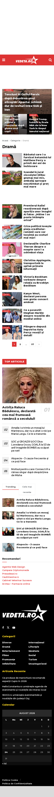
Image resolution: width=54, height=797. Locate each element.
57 (32, 344)
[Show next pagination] (39, 344)
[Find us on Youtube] (13, 628)
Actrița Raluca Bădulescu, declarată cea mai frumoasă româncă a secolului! (19, 412)
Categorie (15, 140)
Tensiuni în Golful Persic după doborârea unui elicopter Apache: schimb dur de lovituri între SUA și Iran (23, 102)
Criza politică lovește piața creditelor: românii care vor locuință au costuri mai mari (38, 232)
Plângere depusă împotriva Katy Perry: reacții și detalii (35, 331)
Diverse (7, 642)
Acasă (5, 140)
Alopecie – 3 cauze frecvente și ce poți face (31, 546)
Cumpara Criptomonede (15, 570)
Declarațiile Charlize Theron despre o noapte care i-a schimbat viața (37, 248)
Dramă (9, 90)
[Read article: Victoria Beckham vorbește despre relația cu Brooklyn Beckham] (12, 282)
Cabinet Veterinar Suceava (17, 580)
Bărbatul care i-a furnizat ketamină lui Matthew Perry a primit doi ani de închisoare (37, 160)
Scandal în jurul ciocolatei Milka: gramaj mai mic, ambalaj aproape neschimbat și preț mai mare (36, 179)
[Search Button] (50, 60)
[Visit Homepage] (27, 60)
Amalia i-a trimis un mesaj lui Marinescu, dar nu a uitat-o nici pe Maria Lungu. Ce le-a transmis (31, 430)
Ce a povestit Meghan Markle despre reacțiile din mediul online (37, 314)
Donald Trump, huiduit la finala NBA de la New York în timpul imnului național (39, 125)
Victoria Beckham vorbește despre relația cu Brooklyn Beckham (36, 281)
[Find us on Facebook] (3, 628)
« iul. (4, 763)
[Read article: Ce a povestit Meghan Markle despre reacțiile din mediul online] (12, 316)
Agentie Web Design (13, 567)
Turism (32, 659)
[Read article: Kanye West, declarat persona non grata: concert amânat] (12, 299)
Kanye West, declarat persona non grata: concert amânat (36, 298)
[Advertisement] (27, 27)
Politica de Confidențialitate (17, 783)
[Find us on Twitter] (8, 628)
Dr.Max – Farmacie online (16, 584)
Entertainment (11, 651)
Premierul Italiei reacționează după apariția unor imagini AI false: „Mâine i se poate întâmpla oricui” (37, 213)
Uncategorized (37, 663)
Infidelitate (9, 663)
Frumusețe (8, 659)
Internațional (36, 642)
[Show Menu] (3, 60)
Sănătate (33, 651)
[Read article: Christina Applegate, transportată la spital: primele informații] (12, 266)
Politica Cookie (10, 780)
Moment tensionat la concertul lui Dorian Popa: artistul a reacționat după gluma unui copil (14, 121)
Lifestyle (33, 646)
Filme (5, 655)
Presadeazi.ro (9, 573)
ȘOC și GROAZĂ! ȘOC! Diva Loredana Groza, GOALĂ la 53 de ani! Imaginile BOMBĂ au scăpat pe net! (30, 446)
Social (32, 655)
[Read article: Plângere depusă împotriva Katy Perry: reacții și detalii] (12, 332)
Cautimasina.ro (10, 577)
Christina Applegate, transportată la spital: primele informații (37, 265)
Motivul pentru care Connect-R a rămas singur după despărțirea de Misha (30, 472)
